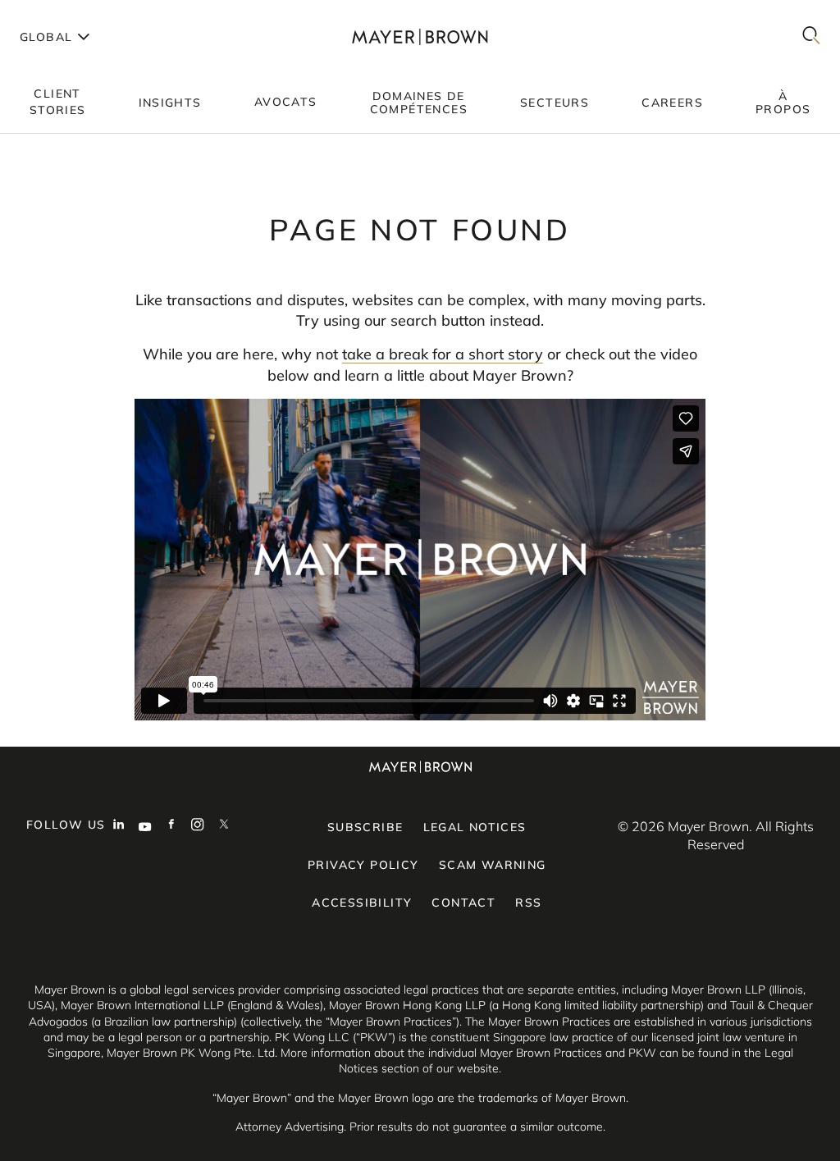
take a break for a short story (442, 354)
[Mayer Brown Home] (419, 36)
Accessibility (362, 902)
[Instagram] (197, 826)
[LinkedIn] (119, 826)
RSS (528, 902)
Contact (463, 902)
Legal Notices (475, 827)
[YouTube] (145, 826)
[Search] (811, 36)
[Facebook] (171, 826)
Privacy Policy (363, 864)
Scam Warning (492, 864)
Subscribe (365, 827)
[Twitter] (224, 826)
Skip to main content (80, 13)
